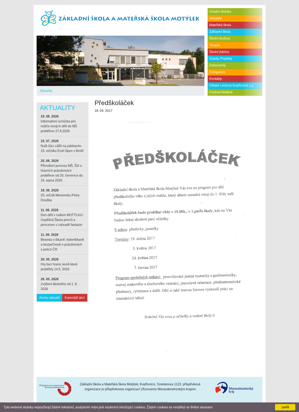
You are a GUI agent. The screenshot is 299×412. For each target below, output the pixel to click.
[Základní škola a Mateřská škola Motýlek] (120, 18)
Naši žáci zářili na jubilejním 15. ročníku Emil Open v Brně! (62, 146)
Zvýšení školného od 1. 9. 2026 (59, 284)
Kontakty (215, 78)
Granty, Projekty (220, 58)
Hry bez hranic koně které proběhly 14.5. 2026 (59, 264)
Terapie (214, 45)
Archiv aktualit (49, 297)
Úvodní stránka (220, 11)
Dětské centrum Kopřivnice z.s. (231, 85)
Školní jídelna (219, 52)
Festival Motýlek (221, 92)
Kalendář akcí (75, 297)
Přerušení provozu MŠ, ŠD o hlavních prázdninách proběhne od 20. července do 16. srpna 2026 (62, 170)
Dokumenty (217, 65)
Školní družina (219, 38)
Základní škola (219, 31)
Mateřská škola (220, 25)
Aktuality (46, 90)
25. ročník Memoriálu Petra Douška (60, 195)
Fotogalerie (217, 72)
